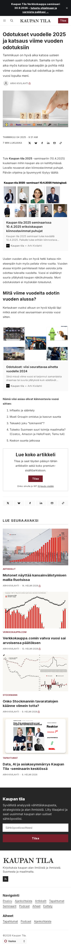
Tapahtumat (10, 758)
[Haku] (12, 20)
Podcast (26, 921)
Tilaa (63, 20)
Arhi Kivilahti (19, 83)
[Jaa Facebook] (42, 143)
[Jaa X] (29, 143)
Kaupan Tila (19, 935)
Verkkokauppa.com (15, 632)
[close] (67, 8)
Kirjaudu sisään (46, 486)
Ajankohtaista (42, 921)
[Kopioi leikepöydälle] (60, 143)
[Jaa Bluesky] (36, 143)
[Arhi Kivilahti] (6, 83)
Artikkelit (9, 569)
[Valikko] (5, 20)
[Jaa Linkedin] (48, 143)
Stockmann (10, 695)
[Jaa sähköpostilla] (54, 143)
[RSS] (5, 879)
